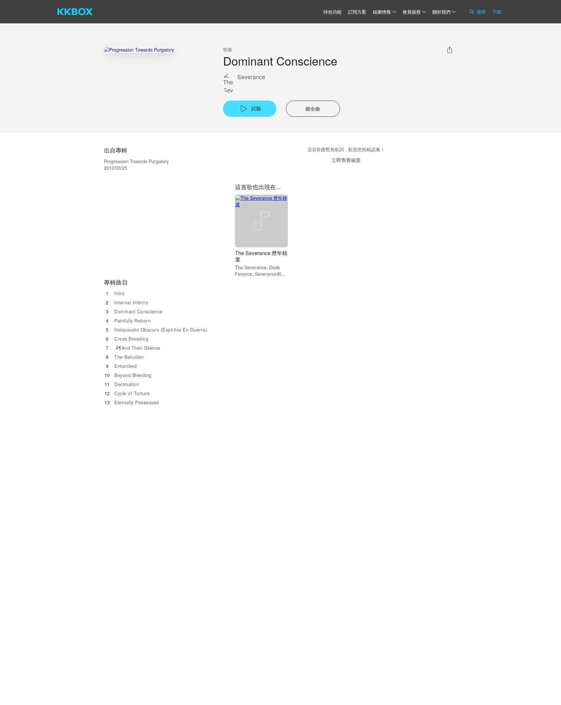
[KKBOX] (75, 11)
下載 (496, 11)
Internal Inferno (131, 302)
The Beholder (129, 357)
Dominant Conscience (138, 311)
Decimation (126, 384)
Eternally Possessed (136, 402)
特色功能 (332, 11)
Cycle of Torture (132, 393)
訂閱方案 (357, 11)
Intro (119, 293)
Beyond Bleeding (133, 375)
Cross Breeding (131, 338)
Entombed (125, 366)
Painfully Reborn (132, 320)
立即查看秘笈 (346, 159)
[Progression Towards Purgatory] (139, 49)
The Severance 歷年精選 (261, 256)
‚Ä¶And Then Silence (137, 348)
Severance (251, 77)
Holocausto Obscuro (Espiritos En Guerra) (160, 329)
